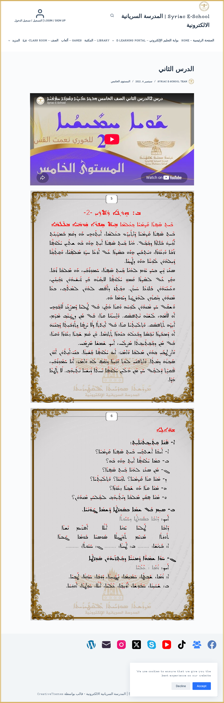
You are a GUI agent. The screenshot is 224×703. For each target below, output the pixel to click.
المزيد (16, 40)
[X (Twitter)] (136, 644)
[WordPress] (91, 644)
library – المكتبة (96, 40)
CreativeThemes (50, 694)
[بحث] (112, 15)
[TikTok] (181, 644)
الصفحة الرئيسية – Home (197, 40)
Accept (201, 686)
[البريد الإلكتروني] (106, 644)
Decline (181, 686)
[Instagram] (121, 644)
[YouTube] (166, 644)
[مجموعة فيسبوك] (196, 644)
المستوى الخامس (120, 81)
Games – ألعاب (71, 40)
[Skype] (151, 644)
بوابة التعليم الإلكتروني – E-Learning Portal (147, 40)
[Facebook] (212, 644)
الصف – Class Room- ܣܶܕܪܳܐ (40, 40)
